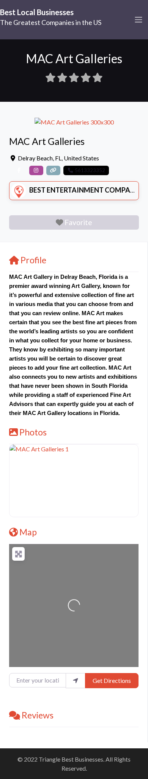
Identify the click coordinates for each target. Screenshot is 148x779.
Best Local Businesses (37, 12)
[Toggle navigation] (138, 20)
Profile (33, 260)
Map (28, 532)
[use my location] (75, 680)
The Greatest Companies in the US (50, 22)
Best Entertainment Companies (87, 190)
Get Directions (112, 680)
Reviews (38, 715)
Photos (33, 432)
